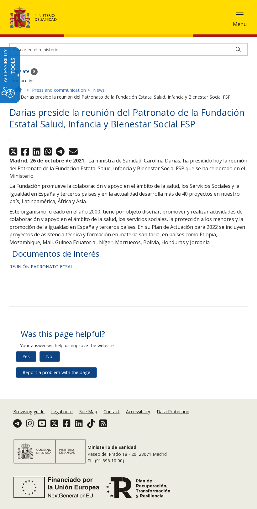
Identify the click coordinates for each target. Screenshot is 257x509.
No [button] (49, 356)
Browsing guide (29, 411)
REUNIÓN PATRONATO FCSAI (40, 267)
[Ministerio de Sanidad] (33, 17)
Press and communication (59, 90)
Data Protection (173, 411)
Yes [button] (26, 356)
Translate (20, 71)
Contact (111, 411)
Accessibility (138, 411)
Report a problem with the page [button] (56, 372)
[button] (240, 14)
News (99, 90)
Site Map (88, 411)
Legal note (62, 411)
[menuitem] (29, 411)
